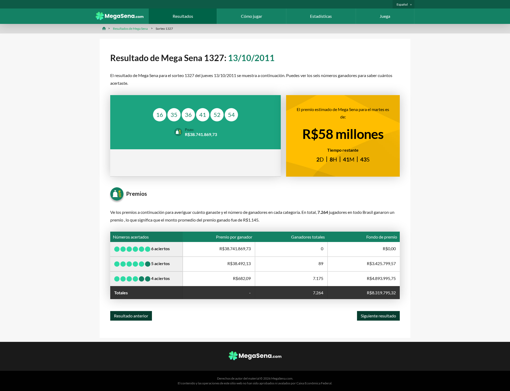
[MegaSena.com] (122, 18)
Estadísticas (321, 16)
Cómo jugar (251, 16)
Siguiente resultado (378, 315)
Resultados (183, 16)
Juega (385, 16)
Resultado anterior (131, 315)
